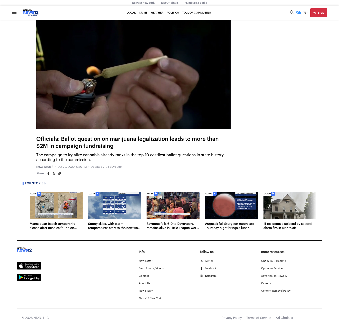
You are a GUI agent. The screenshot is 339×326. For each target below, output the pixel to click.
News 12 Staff (44, 167)
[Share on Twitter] (54, 173)
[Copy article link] (59, 173)
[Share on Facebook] (48, 173)
